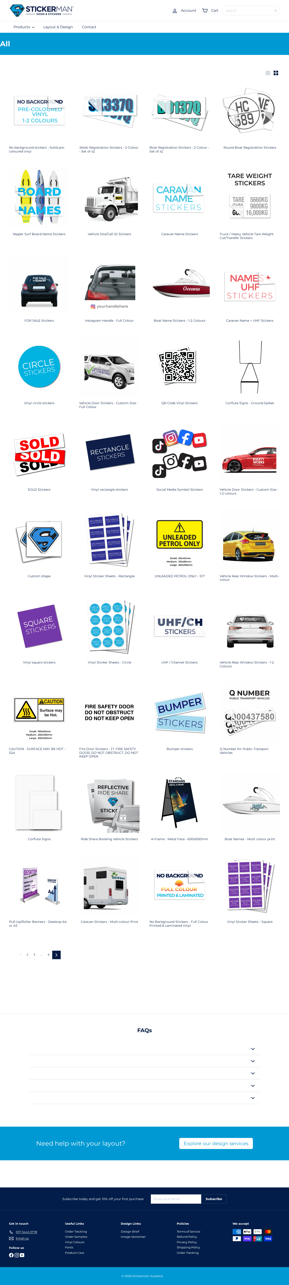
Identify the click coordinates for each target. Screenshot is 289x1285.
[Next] (56, 955)
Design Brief (130, 1231)
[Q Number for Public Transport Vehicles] (250, 721)
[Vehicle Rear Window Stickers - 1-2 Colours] (250, 635)
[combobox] (250, 10)
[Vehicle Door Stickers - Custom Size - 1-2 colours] (250, 462)
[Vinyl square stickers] (39, 633)
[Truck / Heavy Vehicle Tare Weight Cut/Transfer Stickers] (250, 206)
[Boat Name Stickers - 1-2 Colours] (179, 291)
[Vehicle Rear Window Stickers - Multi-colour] (250, 548)
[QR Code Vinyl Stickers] (179, 373)
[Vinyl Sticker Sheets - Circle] (109, 633)
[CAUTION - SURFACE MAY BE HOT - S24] (39, 721)
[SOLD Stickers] (39, 460)
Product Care (74, 1253)
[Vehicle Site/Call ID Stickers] (109, 204)
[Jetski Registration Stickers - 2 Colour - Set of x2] (109, 120)
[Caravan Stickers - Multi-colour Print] (109, 892)
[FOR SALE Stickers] (39, 291)
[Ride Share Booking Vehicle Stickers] (109, 809)
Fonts (69, 1247)
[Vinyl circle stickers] (39, 373)
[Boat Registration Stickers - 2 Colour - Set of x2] (179, 120)
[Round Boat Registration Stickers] (250, 118)
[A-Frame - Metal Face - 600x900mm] (179, 809)
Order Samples (76, 1236)
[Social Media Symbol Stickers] (179, 460)
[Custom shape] (39, 546)
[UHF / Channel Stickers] (179, 633)
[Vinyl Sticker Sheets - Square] (250, 892)
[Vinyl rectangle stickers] (109, 460)
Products (22, 27)
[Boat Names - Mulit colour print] (250, 809)
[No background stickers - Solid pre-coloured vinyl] (39, 120)
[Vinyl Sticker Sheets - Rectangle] (109, 546)
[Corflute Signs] (39, 809)
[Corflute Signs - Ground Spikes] (250, 373)
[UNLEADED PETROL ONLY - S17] (179, 546)
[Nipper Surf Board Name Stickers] (39, 204)
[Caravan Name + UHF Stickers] (250, 291)
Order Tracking (76, 1231)
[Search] (275, 10)
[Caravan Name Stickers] (179, 204)
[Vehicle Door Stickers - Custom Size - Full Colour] (109, 375)
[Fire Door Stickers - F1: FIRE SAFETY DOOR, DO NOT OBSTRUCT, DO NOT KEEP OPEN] (109, 723)
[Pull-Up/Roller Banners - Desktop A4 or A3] (39, 894)
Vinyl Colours (74, 1242)
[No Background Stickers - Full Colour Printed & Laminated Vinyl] (179, 894)
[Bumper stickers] (179, 719)
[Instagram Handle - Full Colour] (109, 291)
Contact (89, 27)
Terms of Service (188, 1231)
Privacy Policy (187, 1242)
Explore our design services (216, 1143)
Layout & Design (58, 27)
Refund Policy (187, 1236)
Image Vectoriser (133, 1236)
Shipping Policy (188, 1247)
